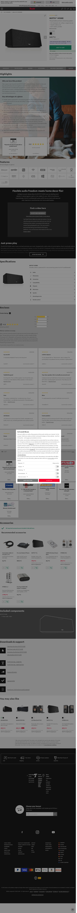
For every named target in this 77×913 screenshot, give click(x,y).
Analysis (20, 466)
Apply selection (27, 480)
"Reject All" (31, 443)
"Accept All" (32, 449)
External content (22, 476)
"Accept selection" (21, 454)
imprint (19, 460)
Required (20, 463)
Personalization (21, 473)
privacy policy (51, 458)
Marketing (20, 470)
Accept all (49, 480)
